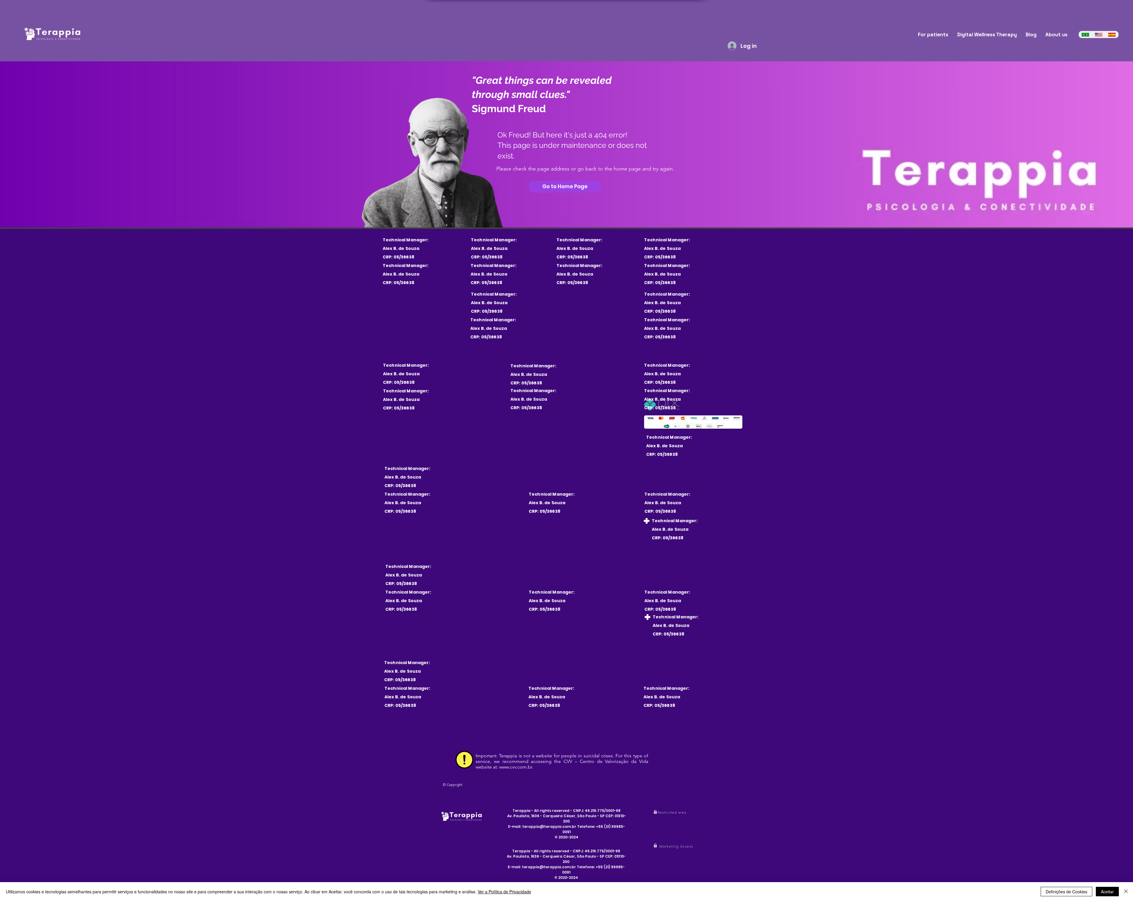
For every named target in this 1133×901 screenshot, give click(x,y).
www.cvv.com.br (515, 767)
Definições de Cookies (1066, 892)
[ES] (1112, 34)
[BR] (1085, 34)
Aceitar (1107, 892)
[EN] (1098, 34)
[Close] (1125, 891)
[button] (672, 812)
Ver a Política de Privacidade (504, 892)
